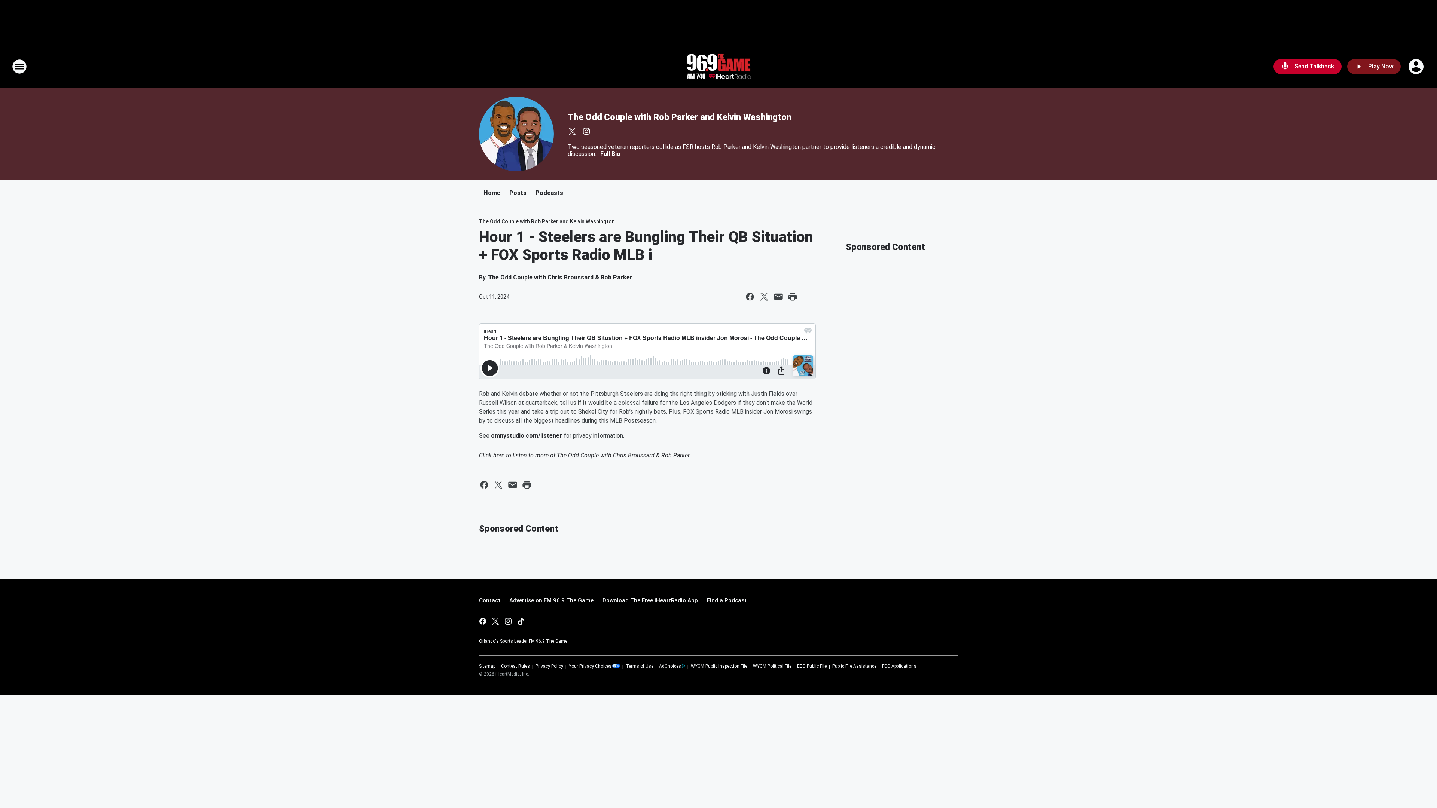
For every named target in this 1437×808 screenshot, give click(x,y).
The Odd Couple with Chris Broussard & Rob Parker (623, 455)
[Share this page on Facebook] (750, 296)
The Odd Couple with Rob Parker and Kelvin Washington (679, 117)
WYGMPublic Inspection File (719, 666)
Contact (489, 600)
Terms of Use (639, 666)
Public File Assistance (854, 666)
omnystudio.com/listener (526, 435)
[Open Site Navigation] (19, 66)
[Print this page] (792, 296)
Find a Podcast (727, 600)
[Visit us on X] (572, 131)
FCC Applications (899, 666)
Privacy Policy (549, 666)
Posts (518, 192)
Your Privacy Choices (590, 666)
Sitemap (487, 666)
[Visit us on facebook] (482, 621)
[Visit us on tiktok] (520, 621)
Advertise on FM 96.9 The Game (551, 600)
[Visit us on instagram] (586, 131)
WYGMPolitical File (772, 666)
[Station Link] (718, 66)
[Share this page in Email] (778, 296)
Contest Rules (515, 666)
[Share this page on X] (764, 296)
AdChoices (670, 666)
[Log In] (1417, 66)
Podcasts (549, 192)
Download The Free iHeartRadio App (650, 600)
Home (491, 192)
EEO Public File (812, 666)
